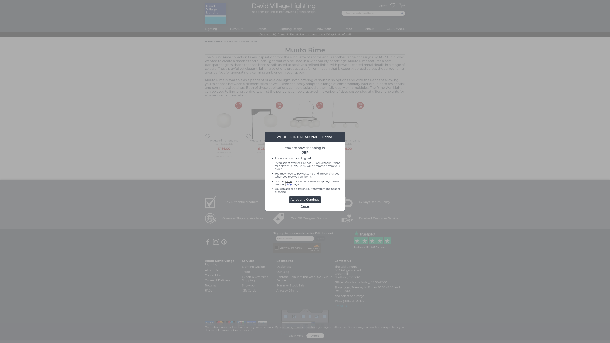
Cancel (305, 206)
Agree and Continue (305, 199)
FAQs (288, 184)
